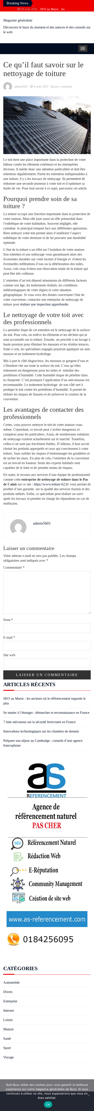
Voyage (8, 1057)
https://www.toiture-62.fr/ (51, 484)
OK (48, 1104)
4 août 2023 (41, 86)
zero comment (63, 86)
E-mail (9, 637)
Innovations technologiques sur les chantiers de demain (41, 731)
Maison (8, 1029)
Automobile (11, 982)
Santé (7, 1038)
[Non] (88, 1095)
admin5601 (21, 86)
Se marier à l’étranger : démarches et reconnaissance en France (46, 712)
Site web (9, 655)
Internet (8, 1010)
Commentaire (13, 567)
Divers (7, 992)
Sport (7, 1048)
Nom (8, 620)
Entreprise (10, 1001)
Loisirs (8, 1020)
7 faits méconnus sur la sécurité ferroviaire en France (39, 722)
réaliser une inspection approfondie (44, 304)
